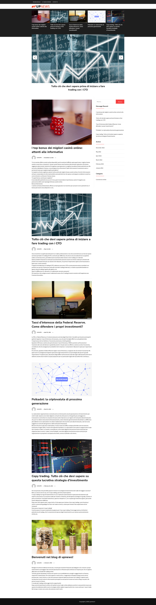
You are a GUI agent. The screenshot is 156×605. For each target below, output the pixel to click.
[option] (40, 20)
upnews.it (92, 601)
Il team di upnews (46, 2)
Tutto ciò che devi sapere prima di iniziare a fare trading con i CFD (57, 26)
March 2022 (99, 160)
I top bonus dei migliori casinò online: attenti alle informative (39, 26)
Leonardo (39, 157)
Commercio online (101, 179)
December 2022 (100, 148)
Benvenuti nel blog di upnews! (52, 557)
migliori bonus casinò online (69, 172)
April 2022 (98, 156)
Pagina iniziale (36, 2)
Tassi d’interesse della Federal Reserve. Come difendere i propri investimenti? (76, 27)
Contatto (55, 2)
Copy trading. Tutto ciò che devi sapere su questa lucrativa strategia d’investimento (114, 27)
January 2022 (99, 168)
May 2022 (98, 152)
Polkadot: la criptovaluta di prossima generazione (96, 25)
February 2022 (100, 164)
